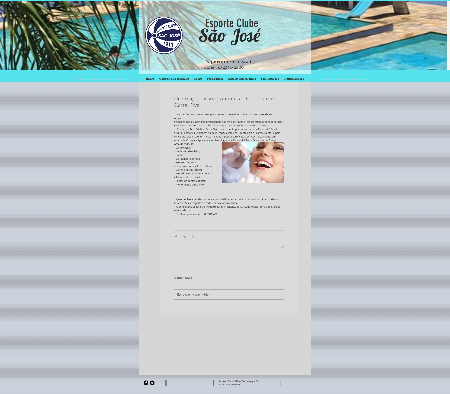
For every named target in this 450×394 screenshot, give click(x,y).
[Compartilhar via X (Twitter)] (184, 236)
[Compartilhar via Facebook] (176, 236)
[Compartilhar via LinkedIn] (193, 236)
